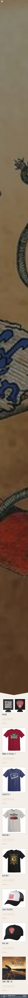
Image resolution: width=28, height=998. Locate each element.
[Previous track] (1, 996)
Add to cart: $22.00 (8, 948)
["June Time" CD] (14, 968)
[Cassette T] (14, 780)
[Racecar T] (14, 820)
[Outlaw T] (14, 861)
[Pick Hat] (14, 932)
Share (5, 723)
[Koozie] (14, 705)
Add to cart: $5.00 (8, 719)
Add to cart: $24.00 (8, 758)
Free (25, 995)
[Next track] (6, 996)
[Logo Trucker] (14, 898)
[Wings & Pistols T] (14, 740)
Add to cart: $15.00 (8, 986)
